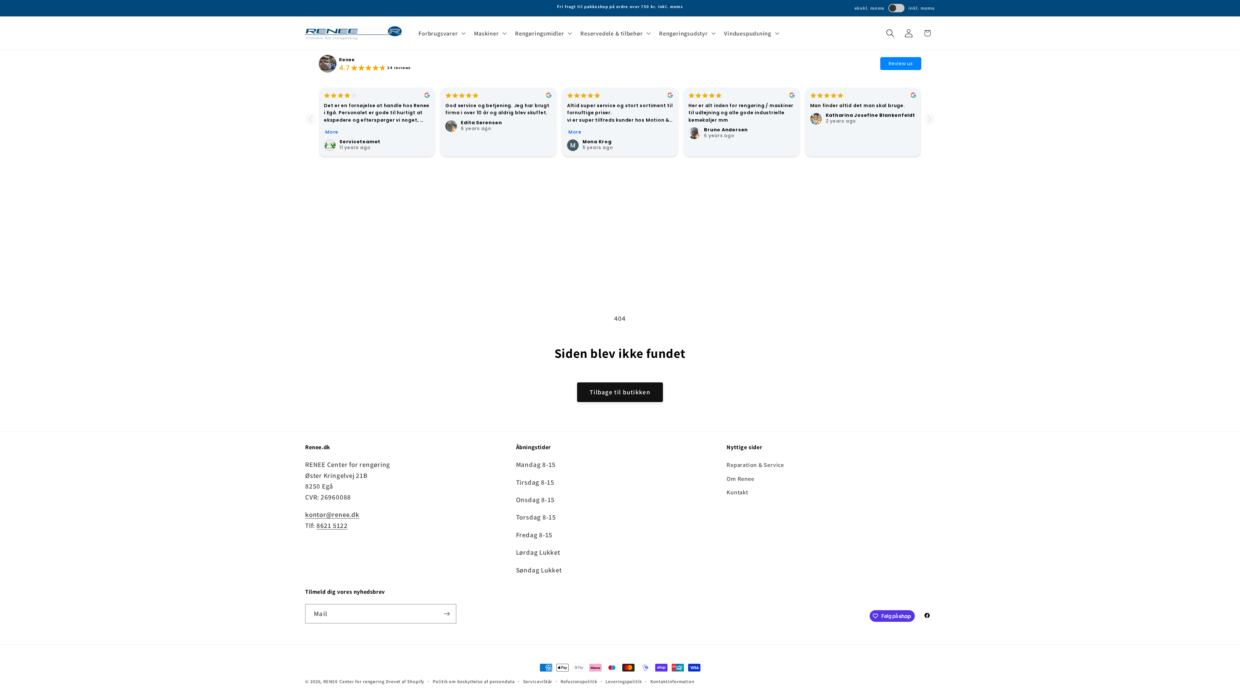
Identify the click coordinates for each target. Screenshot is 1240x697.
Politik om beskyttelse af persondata (474, 681)
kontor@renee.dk (332, 514)
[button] (441, 33)
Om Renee (740, 478)
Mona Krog (597, 141)
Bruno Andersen (726, 129)
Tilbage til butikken (620, 392)
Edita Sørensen (481, 122)
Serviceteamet (359, 141)
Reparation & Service (755, 465)
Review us (901, 63)
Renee (347, 59)
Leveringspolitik (623, 681)
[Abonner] (447, 614)
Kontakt (737, 492)
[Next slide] (929, 119)
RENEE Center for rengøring (354, 681)
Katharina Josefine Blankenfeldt (870, 115)
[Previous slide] (310, 119)
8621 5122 (332, 525)
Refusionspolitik (579, 681)
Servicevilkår (538, 681)
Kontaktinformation (672, 681)
